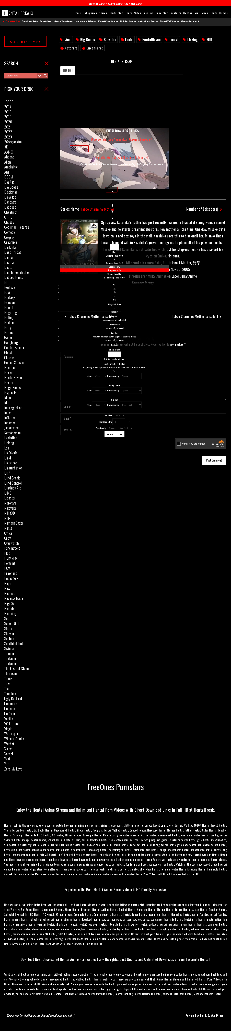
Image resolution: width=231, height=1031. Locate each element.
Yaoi (7, 758)
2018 (7, 111)
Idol (6, 402)
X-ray (8, 748)
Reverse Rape (13, 598)
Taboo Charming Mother (87, 209)
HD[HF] (68, 70)
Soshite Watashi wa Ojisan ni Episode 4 (122, 157)
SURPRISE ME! (25, 42)
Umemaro (10, 703)
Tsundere (10, 693)
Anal (68, 39)
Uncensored (94, 48)
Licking (192, 39)
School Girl (11, 623)
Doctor (9, 267)
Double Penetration (17, 272)
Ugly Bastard (13, 698)
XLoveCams (115, 3)
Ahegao (9, 156)
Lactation (10, 437)
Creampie (10, 242)
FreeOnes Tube (30, 21)
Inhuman (10, 422)
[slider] (114, 268)
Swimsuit (10, 648)
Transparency (113, 376)
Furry (7, 327)
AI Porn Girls (134, 3)
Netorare (71, 48)
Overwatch (11, 543)
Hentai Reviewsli (190, 21)
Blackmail (11, 192)
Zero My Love (13, 769)
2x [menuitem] (114, 288)
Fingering (10, 312)
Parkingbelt (12, 548)
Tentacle (10, 658)
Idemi (8, 397)
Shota (8, 628)
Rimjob (9, 608)
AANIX (8, 152)
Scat (7, 618)
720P (79, 148)
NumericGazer (14, 523)
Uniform (9, 713)
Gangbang (11, 342)
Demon (9, 257)
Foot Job (9, 322)
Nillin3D (9, 513)
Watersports (12, 733)
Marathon (10, 462)
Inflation (10, 417)
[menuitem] (114, 296)
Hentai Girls (97, 3)
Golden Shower (14, 362)
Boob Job (10, 207)
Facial (129, 39)
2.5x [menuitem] (115, 285)
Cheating (10, 212)
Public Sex (11, 578)
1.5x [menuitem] (114, 292)
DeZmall (9, 262)
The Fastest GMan (16, 668)
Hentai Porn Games (108, 21)
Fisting (9, 317)
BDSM (8, 176)
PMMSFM (10, 558)
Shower (9, 633)
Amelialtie (11, 166)
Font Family (101, 428)
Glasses (9, 357)
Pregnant (10, 573)
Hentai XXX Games (169, 21)
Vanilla (8, 718)
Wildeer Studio (14, 738)
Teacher (9, 653)
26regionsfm (13, 141)
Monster (10, 498)
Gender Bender (14, 347)
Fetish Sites (46, 21)
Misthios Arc (12, 488)
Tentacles (10, 663)
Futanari (10, 332)
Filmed (8, 307)
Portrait (9, 563)
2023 (8, 136)
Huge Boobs (12, 387)
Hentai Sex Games (64, 21)
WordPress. (217, 1015)
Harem (9, 372)
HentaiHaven (151, 39)
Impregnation (13, 407)
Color (89, 376)
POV (7, 568)
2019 (7, 116)
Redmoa (9, 593)
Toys (7, 683)
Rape (7, 583)
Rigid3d (9, 603)
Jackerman (11, 427)
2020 (8, 121)
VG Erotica (11, 723)
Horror (9, 382)
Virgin (8, 728)
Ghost (8, 352)
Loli (6, 448)
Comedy (9, 232)
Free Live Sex (12, 21)
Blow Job (110, 39)
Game (8, 337)
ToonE (8, 678)
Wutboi (9, 743)
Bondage (10, 202)
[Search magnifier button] (45, 75)
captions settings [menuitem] (114, 336)
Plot (7, 553)
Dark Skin (10, 247)
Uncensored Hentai (85, 21)
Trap (7, 688)
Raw (7, 588)
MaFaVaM (11, 452)
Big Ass (9, 182)
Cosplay (9, 237)
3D (6, 146)
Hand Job (10, 367)
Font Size (108, 415)
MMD (8, 493)
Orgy (7, 538)
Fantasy (9, 297)
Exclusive (10, 287)
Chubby (9, 222)
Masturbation (13, 468)
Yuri (6, 763)
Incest (174, 39)
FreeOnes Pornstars (115, 786)
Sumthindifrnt (13, 643)
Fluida (203, 1015)
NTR (7, 518)
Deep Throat (12, 252)
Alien (7, 162)
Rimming (10, 613)
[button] (114, 252)
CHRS (8, 217)
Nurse (8, 528)
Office (8, 533)
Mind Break (12, 478)
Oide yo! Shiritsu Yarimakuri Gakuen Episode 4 (122, 139)
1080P (9, 101)
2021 (7, 126)
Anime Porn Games (148, 21)
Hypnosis (10, 392)
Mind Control (13, 483)
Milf (209, 39)
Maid (7, 458)
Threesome (11, 673)
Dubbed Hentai (14, 277)
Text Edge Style (105, 421)
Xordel (8, 753)
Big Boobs (87, 39)
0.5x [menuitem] (115, 299)
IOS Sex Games (128, 21)
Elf (6, 282)
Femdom (10, 302)
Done (120, 434)
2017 (7, 106)
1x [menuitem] (114, 295)
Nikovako (10, 508)
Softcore (10, 638)
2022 (8, 131)
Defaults (110, 434)
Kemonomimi (12, 432)
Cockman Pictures (16, 227)
